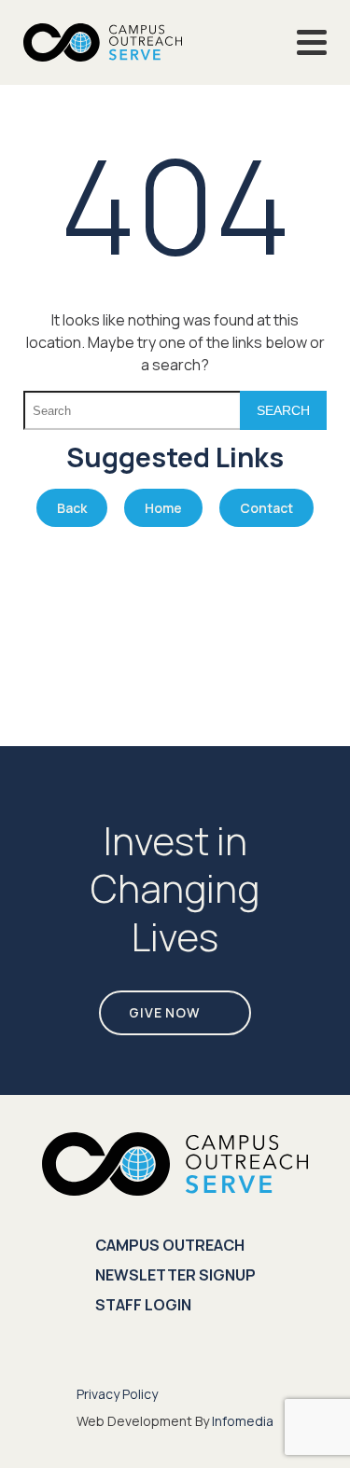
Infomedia (242, 1421)
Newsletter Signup (175, 1275)
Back (72, 508)
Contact (266, 508)
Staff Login (143, 1305)
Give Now (164, 1012)
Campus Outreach (170, 1245)
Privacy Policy (117, 1394)
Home (163, 508)
